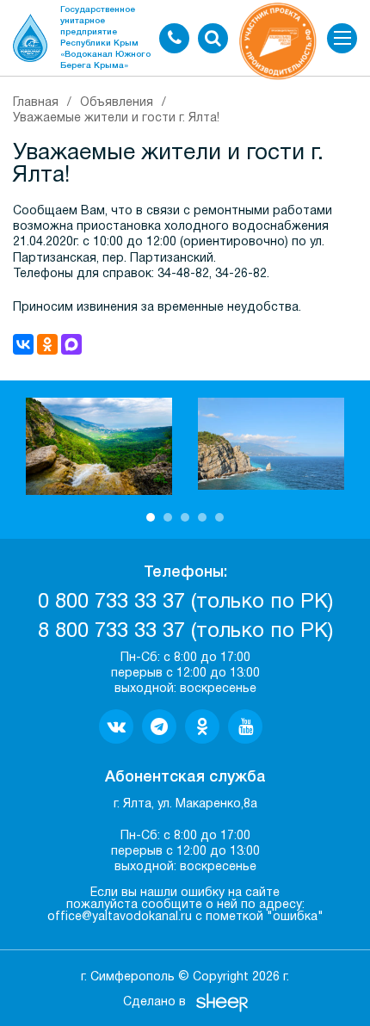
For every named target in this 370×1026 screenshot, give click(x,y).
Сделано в (154, 1002)
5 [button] (219, 517)
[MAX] (71, 344)
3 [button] (185, 517)
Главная (36, 102)
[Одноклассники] (47, 344)
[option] (99, 446)
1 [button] (150, 517)
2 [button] (167, 517)
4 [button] (202, 517)
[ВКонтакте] (23, 344)
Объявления (116, 102)
